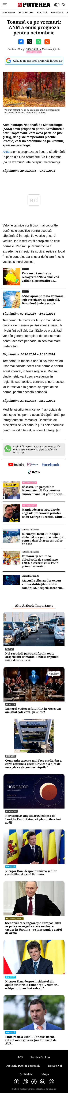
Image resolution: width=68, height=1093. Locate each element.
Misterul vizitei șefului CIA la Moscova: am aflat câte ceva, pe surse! (33, 710)
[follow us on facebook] (51, 465)
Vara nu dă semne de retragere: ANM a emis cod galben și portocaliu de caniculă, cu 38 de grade (40, 277)
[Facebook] (16, 1081)
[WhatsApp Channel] (51, 1081)
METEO (25, 269)
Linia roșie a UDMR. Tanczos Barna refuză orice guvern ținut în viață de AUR (30, 1040)
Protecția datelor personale (23, 1065)
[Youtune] (42, 1081)
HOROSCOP (11, 811)
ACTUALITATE (26, 12)
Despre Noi (55, 1065)
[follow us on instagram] (32, 465)
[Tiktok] (34, 1081)
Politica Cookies (40, 1057)
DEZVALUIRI (8, 12)
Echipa (44, 1074)
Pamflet (10, 704)
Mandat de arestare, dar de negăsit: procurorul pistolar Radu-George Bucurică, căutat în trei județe (43, 513)
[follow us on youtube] (16, 465)
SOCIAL (9, 649)
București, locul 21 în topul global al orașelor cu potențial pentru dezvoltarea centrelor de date (43, 539)
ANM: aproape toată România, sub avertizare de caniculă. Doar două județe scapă (43, 299)
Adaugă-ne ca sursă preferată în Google (37, 60)
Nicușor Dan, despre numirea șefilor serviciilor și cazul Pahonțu (31, 872)
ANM (6, 151)
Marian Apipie (49, 49)
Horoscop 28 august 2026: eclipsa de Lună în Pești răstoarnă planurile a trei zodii (33, 819)
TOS (20, 1057)
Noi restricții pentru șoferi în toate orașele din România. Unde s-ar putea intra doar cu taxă (31, 657)
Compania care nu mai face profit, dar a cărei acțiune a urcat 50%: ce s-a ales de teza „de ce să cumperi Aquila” (33, 764)
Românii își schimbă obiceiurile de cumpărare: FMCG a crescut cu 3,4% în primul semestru (40, 561)
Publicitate (26, 1074)
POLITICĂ (42, 12)
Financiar (57, 12)
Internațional (14, 918)
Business (10, 756)
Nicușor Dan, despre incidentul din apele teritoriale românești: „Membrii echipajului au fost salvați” (32, 985)
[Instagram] (25, 1081)
